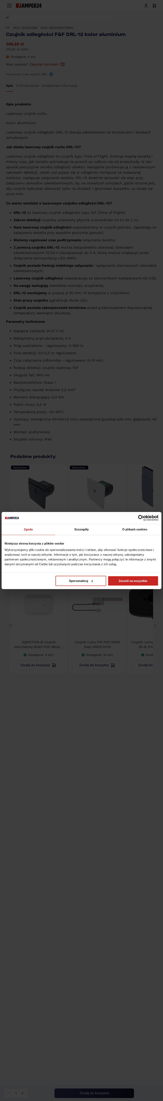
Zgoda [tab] (28, 529)
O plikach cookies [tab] (134, 529)
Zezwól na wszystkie (133, 581)
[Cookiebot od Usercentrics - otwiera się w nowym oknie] (141, 518)
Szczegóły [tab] (81, 529)
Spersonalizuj (78, 581)
